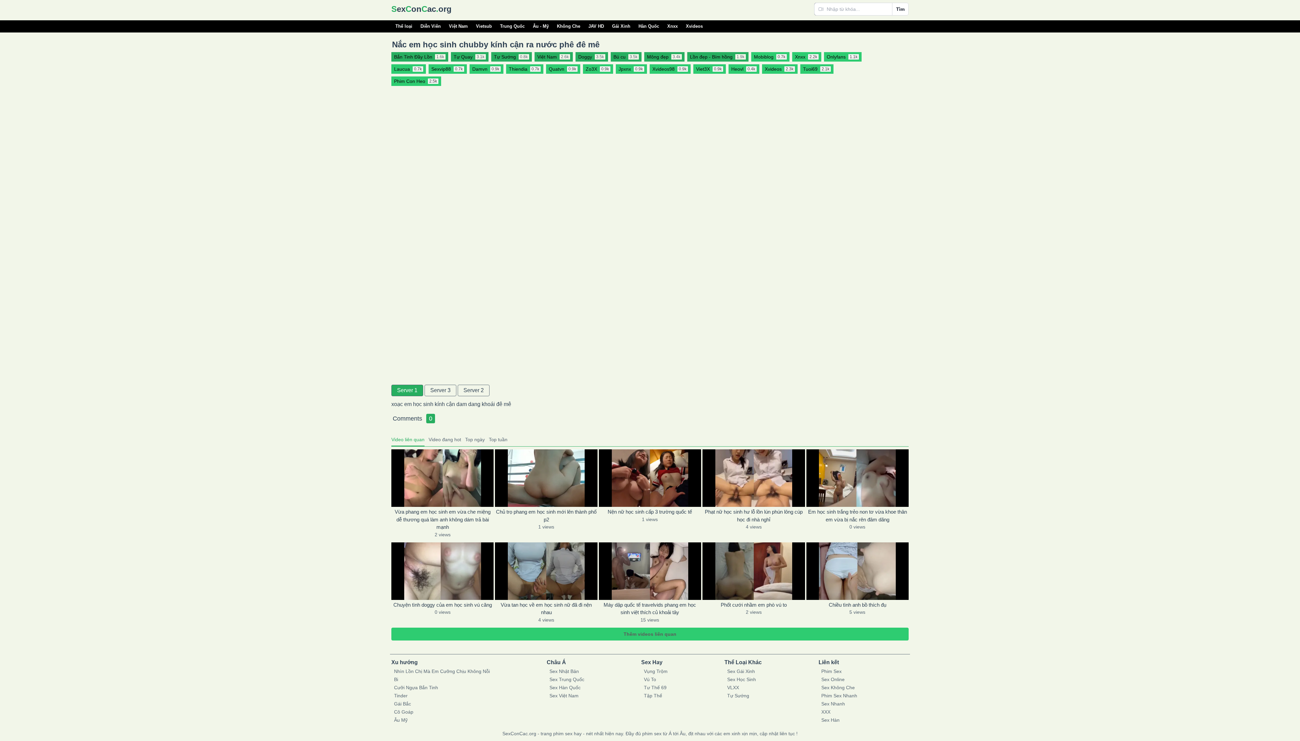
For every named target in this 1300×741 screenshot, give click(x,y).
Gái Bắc (402, 703)
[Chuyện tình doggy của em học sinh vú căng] (442, 571)
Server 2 (473, 390)
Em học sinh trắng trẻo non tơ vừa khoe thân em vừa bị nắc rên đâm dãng (857, 515)
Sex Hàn (830, 720)
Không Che (568, 26)
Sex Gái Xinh (741, 671)
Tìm (900, 9)
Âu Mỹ (401, 720)
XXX (825, 712)
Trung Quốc (512, 26)
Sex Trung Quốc (566, 679)
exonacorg (421, 9)
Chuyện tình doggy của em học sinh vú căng (442, 605)
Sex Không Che (838, 687)
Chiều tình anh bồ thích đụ (857, 605)
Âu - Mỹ (541, 26)
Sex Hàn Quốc (565, 687)
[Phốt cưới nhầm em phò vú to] (753, 571)
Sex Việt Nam (564, 695)
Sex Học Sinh (741, 679)
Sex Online (833, 679)
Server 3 (440, 390)
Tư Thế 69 (655, 687)
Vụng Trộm (656, 671)
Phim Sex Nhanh (839, 695)
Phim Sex (831, 671)
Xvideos (694, 26)
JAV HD (596, 26)
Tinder (401, 695)
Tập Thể (653, 695)
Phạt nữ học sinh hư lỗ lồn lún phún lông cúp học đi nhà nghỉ (754, 515)
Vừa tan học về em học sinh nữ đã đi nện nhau (546, 608)
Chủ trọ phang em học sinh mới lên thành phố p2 (546, 515)
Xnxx (672, 26)
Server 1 (407, 390)
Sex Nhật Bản (564, 671)
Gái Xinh (621, 26)
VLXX (733, 687)
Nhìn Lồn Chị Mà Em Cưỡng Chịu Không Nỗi (442, 671)
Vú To (650, 679)
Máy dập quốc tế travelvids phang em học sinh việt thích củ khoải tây (650, 608)
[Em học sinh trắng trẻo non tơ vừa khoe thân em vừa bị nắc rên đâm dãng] (857, 478)
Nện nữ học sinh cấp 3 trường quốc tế (650, 512)
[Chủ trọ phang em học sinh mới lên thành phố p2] (546, 478)
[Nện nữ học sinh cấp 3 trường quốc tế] (650, 478)
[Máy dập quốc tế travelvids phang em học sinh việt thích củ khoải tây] (650, 571)
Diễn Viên (430, 26)
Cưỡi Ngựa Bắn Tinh (416, 687)
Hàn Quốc (648, 26)
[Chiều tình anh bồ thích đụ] (857, 571)
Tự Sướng (738, 695)
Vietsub (484, 26)
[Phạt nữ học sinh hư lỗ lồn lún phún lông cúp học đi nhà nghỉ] (753, 478)
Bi (396, 679)
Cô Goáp (403, 712)
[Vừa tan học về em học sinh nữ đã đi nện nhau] (546, 571)
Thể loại (403, 26)
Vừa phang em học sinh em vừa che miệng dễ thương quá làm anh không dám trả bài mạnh (443, 519)
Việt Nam (458, 26)
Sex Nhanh (833, 703)
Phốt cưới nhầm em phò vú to (754, 605)
